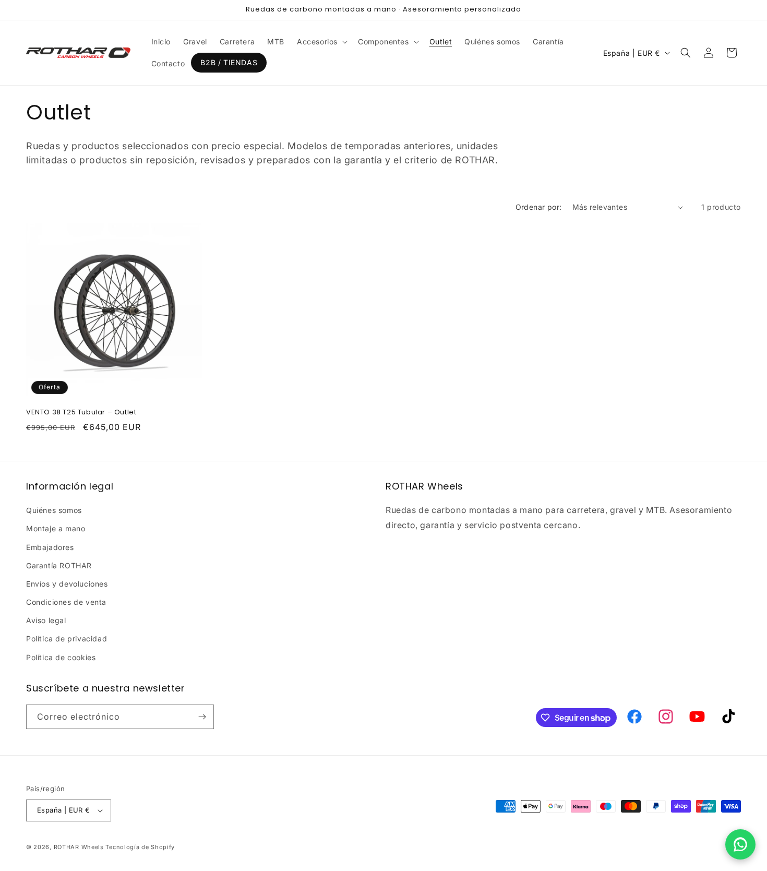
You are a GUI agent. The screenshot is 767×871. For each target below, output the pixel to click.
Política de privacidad (66, 638)
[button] (321, 42)
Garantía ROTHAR (59, 565)
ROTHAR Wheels (79, 847)
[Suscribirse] (201, 717)
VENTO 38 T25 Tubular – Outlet (81, 412)
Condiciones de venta (66, 602)
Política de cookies (60, 657)
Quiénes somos (54, 510)
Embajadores (50, 547)
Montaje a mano (55, 528)
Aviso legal (46, 620)
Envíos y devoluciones (67, 583)
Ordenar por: (539, 206)
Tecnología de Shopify (140, 847)
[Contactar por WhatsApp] (740, 844)
